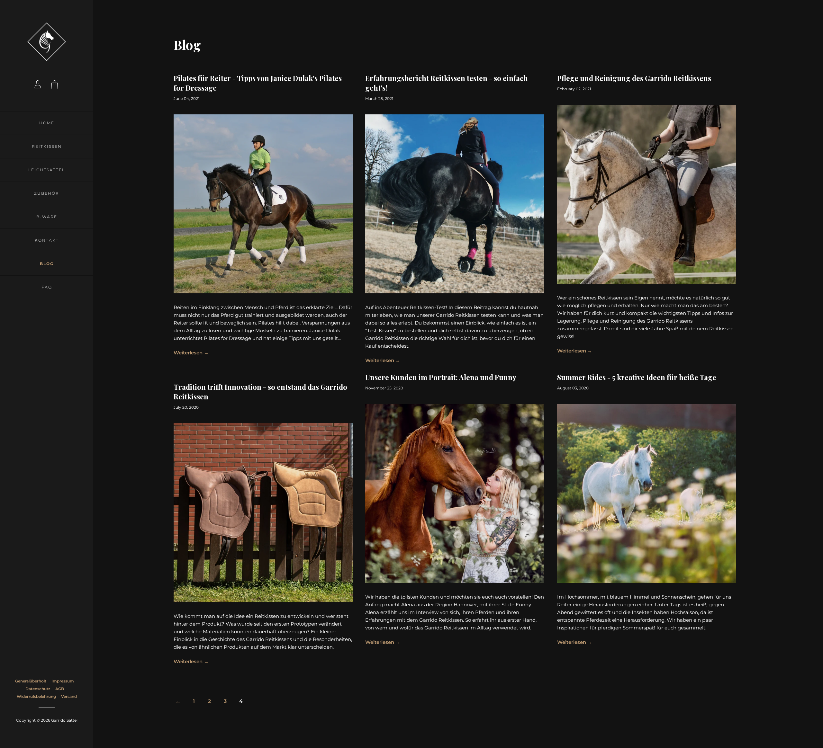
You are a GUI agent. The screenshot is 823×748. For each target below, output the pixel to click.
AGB (59, 688)
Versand (69, 696)
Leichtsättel (46, 169)
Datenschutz (37, 688)
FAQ (46, 287)
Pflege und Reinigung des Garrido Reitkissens (634, 78)
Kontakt (47, 240)
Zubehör (46, 193)
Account (38, 85)
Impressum (62, 681)
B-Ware (46, 216)
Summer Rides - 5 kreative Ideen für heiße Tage (636, 377)
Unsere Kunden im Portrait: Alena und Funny (440, 377)
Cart (55, 85)
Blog (47, 263)
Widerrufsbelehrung (36, 696)
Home (46, 122)
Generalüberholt (30, 681)
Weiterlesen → (191, 353)
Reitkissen (47, 146)
